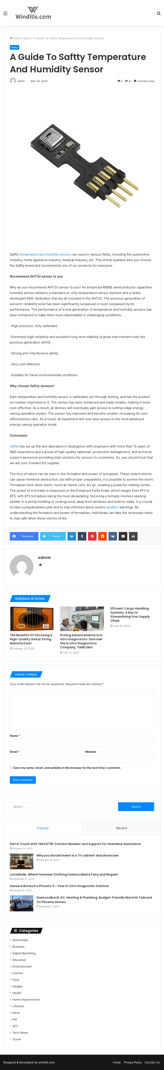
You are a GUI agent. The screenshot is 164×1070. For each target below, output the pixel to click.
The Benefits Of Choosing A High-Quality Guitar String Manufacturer (31, 639)
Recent (121, 828)
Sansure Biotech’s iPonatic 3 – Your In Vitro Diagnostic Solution (59, 886)
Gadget (17, 986)
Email (15, 751)
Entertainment (22, 966)
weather (112, 507)
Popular (43, 828)
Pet (14, 1019)
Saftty (14, 446)
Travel (16, 1039)
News (27, 38)
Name (15, 735)
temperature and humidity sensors (45, 254)
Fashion (17, 973)
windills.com (46, 1062)
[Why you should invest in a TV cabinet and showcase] (21, 861)
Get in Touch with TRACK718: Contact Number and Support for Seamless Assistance (75, 844)
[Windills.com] (33, 13)
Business (18, 946)
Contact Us (152, 1062)
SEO (15, 1026)
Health (16, 993)
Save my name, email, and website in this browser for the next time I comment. (67, 767)
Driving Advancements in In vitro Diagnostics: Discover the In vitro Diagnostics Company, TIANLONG (81, 641)
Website (90, 751)
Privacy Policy (133, 1062)
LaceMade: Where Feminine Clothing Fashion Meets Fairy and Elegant (64, 874)
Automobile (20, 940)
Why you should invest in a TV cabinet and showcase (78, 855)
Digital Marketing (23, 953)
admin (44, 557)
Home (16, 38)
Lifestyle (18, 1006)
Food (15, 979)
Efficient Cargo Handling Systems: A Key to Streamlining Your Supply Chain (130, 614)
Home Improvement (26, 999)
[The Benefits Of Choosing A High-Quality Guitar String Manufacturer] (32, 619)
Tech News (20, 1032)
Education (19, 960)
